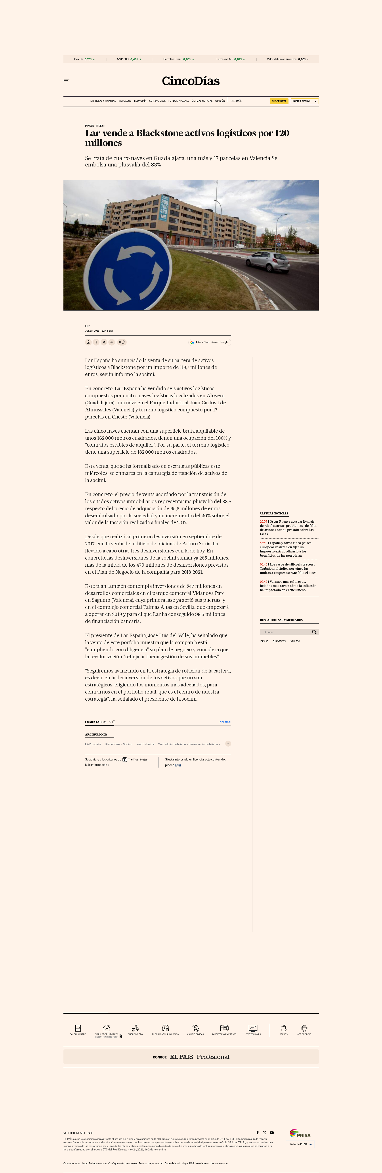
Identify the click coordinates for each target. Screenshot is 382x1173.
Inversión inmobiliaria (203, 744)
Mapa (184, 1163)
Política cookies (98, 1163)
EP (87, 326)
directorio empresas (224, 1034)
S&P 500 (123, 59)
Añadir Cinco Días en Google (212, 342)
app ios (284, 1034)
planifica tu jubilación (165, 1034)
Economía (140, 100)
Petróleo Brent (172, 59)
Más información (96, 764)
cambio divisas (195, 1034)
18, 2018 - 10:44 (99, 330)
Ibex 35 (78, 59)
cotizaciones (253, 1034)
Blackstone (112, 744)
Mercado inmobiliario (172, 744)
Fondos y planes (178, 100)
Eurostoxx (279, 641)
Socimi (127, 744)
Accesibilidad (172, 1163)
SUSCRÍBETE (279, 101)
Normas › (225, 722)
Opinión (220, 100)
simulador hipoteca (106, 1034)
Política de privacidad (151, 1163)
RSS (191, 1163)
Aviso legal (81, 1163)
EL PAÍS (235, 99)
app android (304, 1034)
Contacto (68, 1163)
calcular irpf (78, 1034)
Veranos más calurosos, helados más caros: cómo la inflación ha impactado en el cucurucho (288, 586)
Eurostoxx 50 (224, 59)
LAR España (93, 744)
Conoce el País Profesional (191, 1056)
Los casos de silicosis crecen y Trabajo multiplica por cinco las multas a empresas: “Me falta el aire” (288, 568)
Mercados (125, 100)
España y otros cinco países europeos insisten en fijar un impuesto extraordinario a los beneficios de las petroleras (285, 549)
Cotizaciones (157, 100)
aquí (178, 765)
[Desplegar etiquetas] (228, 744)
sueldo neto (135, 1034)
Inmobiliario (94, 126)
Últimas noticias (202, 100)
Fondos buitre (145, 744)
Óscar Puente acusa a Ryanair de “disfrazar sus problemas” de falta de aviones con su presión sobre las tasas (288, 528)
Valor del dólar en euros (281, 59)
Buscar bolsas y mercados (281, 620)
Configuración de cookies (122, 1163)
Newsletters (201, 1163)
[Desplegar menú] (66, 80)
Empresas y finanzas (103, 100)
